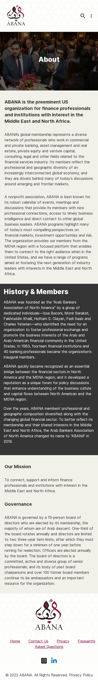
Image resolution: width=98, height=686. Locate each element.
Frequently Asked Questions (65, 644)
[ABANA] (16, 16)
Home (15, 641)
